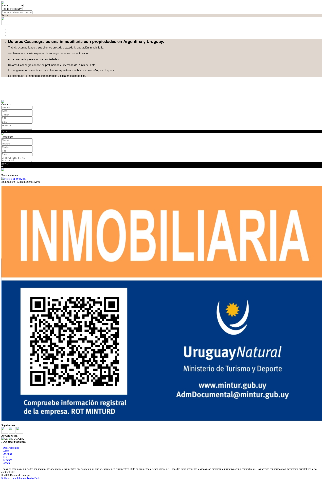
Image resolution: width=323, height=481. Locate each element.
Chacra (6, 462)
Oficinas (7, 453)
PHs (5, 456)
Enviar (4, 131)
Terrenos (7, 459)
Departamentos (11, 447)
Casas (6, 450)
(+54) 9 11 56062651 (15, 178)
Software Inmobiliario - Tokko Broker (21, 478)
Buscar (5, 15)
